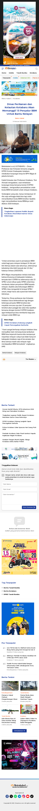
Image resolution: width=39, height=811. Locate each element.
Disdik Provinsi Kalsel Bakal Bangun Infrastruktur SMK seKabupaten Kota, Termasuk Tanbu (20, 665)
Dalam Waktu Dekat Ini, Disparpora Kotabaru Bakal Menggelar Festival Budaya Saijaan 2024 (28, 722)
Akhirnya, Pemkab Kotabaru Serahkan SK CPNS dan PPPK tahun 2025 (21, 656)
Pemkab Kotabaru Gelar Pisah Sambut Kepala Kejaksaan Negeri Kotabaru (19, 434)
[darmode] (36, 68)
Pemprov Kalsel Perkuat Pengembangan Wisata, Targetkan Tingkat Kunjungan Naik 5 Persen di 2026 (10, 700)
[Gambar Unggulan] (19, 153)
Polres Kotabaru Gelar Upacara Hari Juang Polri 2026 (19, 428)
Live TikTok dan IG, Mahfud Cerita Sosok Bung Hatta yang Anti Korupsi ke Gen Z (21, 649)
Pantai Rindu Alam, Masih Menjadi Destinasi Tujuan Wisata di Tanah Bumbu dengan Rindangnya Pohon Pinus (27, 701)
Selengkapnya (18, 730)
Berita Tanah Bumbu (12, 588)
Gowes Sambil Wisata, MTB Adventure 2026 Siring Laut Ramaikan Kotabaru (18, 410)
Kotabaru (16, 98)
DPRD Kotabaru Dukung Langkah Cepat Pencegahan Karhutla (18, 324)
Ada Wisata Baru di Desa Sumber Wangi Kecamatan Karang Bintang (9, 721)
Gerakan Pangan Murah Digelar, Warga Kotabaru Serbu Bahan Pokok (16, 440)
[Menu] (2, 68)
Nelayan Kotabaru (20, 352)
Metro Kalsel (6, 98)
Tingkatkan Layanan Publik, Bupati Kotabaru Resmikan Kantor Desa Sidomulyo (18, 214)
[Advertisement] (19, 238)
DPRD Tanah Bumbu (12, 594)
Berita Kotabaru (7, 352)
